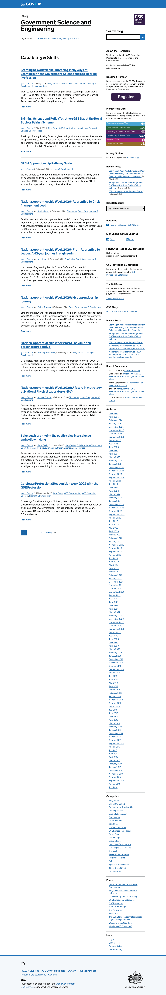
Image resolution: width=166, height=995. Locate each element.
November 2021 (116, 585)
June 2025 (114, 447)
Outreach (93, 128)
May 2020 (113, 642)
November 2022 (116, 545)
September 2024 (117, 477)
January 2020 (115, 656)
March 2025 (114, 457)
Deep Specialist (116, 810)
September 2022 (117, 551)
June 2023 (114, 524)
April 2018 (113, 720)
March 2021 (114, 612)
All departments (87, 970)
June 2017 (113, 753)
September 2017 (116, 743)
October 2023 (115, 511)
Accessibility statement (33, 974)
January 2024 (115, 501)
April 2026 (114, 417)
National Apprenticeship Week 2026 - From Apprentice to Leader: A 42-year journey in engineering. (60, 251)
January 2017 (115, 767)
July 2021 (113, 598)
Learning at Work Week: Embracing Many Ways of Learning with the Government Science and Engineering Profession (59, 74)
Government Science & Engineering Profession (58, 38)
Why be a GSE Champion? (120, 926)
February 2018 (115, 726)
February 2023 (116, 538)
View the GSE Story (115, 298)
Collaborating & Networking (89, 445)
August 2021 (114, 595)
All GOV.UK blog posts (53, 970)
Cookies (52, 974)
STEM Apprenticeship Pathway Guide (46, 163)
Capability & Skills (117, 804)
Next (49, 532)
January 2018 (115, 730)
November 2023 (116, 507)
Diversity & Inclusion (118, 814)
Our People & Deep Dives (120, 847)
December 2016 (116, 770)
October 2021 (115, 588)
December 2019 (116, 659)
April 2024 (114, 491)
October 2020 (115, 625)
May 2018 (113, 716)
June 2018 (113, 713)
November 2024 (116, 471)
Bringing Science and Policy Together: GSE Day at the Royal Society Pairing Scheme (126, 185)
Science (24, 131)
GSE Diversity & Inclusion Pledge (123, 896)
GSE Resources (116, 903)
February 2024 (116, 497)
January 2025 (115, 464)
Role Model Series (117, 858)
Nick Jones (42, 259)
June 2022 (114, 561)
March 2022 (114, 571)
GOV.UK (72, 970)
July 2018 (113, 710)
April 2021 (113, 609)
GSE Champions (116, 820)
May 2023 (113, 528)
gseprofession (27, 83)
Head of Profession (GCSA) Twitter (125, 225)
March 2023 (114, 535)
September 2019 (116, 669)
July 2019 (113, 676)
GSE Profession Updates (120, 831)
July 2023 (113, 521)
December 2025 (116, 427)
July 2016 (113, 787)
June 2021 (113, 602)
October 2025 (115, 433)
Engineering (114, 817)
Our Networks (115, 910)
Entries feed (114, 943)
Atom (131, 239)
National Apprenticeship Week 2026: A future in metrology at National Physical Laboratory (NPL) (61, 389)
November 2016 (116, 774)
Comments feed (116, 946)
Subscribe (113, 913)
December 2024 (116, 467)
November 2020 (116, 622)
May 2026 (113, 413)
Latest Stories (115, 841)
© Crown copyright (135, 986)
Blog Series (53, 83)
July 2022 (113, 558)
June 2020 (114, 639)
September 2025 (116, 437)
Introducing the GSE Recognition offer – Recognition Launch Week (126, 376)
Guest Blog (83, 211)
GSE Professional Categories (121, 900)
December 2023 (116, 504)
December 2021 (116, 582)
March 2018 (114, 723)
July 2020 (113, 635)
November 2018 (116, 700)
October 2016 (115, 777)
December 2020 (116, 619)
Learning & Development (62, 169)
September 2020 (117, 629)
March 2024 (114, 494)
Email (112, 239)
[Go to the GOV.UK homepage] (31, 4)
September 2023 (117, 514)
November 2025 (116, 430)
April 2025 (114, 454)
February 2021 (115, 615)
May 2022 (113, 565)
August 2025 (115, 440)
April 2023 (114, 531)
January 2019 (115, 696)
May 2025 (113, 450)
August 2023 (115, 518)
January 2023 (115, 541)
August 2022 (115, 555)
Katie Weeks (42, 445)
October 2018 (115, 703)
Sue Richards (43, 211)
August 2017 (114, 747)
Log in (111, 939)
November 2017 (116, 736)
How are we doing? (117, 906)
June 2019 (113, 679)
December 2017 (116, 733)
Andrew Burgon (44, 397)
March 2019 (114, 689)
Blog (24, 16)
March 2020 (114, 649)
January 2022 (115, 578)
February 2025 (115, 460)
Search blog (114, 31)
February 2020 (116, 652)
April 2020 (114, 646)
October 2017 (115, 740)
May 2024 (113, 487)
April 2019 (113, 686)
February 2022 (116, 575)
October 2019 (115, 666)
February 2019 (115, 693)
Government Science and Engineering (56, 25)
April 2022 (114, 568)
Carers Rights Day (132, 370)
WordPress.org (115, 949)
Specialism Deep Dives (119, 864)
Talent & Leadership (117, 868)
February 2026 (116, 420)
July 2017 (113, 750)
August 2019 (114, 672)
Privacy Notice (132, 157)
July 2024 (113, 484)
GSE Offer (63, 83)
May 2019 (113, 683)
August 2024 (115, 481)
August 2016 (114, 784)
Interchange (82, 128)
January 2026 (115, 423)
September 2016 (116, 780)
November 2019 (116, 662)
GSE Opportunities (77, 83)
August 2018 (114, 706)
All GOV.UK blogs (30, 970)
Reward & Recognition (119, 854)
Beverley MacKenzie (46, 352)
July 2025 (113, 443)
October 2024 (115, 474)
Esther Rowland (44, 307)
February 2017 (115, 764)
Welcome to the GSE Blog (120, 923)
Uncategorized (40, 86)
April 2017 (113, 757)
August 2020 (115, 632)
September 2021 (116, 592)
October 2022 (115, 548)
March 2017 (114, 760)
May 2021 (113, 605)
